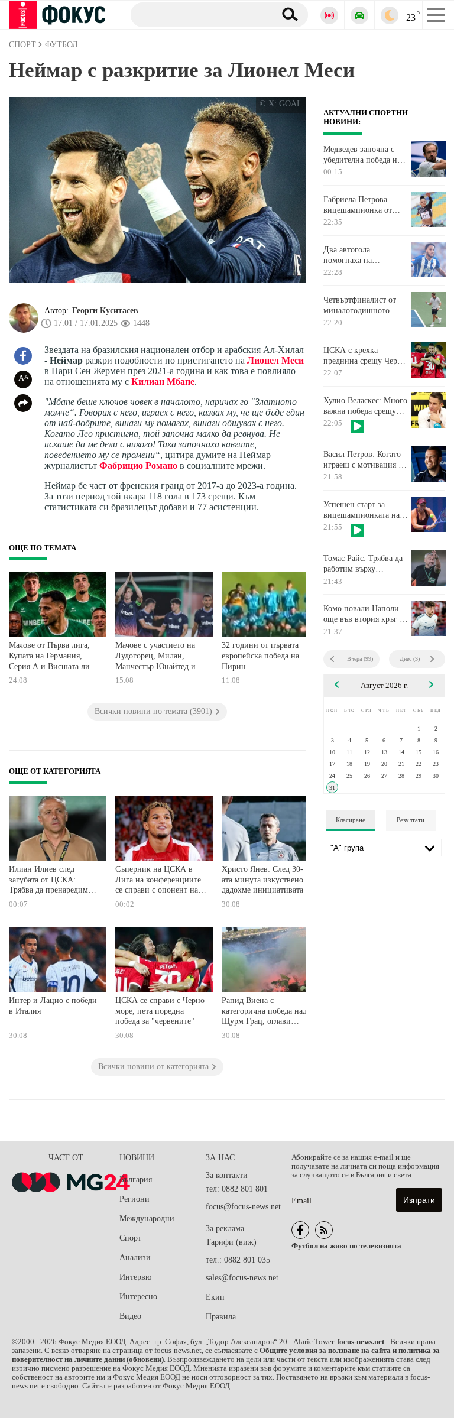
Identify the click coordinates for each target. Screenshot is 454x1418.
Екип (215, 1297)
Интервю (135, 1277)
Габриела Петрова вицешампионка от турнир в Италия (357, 205)
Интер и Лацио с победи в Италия (53, 1005)
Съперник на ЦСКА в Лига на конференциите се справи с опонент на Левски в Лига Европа (158, 881)
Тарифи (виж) (231, 1242)
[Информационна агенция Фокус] (300, 1230)
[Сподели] (23, 403)
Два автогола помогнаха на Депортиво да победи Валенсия (361, 255)
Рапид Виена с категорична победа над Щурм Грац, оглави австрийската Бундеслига (267, 1012)
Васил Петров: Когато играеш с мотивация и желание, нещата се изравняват (363, 460)
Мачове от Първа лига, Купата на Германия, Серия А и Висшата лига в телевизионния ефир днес (53, 657)
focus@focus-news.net (243, 1206)
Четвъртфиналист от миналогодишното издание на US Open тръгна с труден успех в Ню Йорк (365, 306)
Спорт (130, 1238)
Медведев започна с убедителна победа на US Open (362, 155)
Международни (146, 1218)
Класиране (350, 819)
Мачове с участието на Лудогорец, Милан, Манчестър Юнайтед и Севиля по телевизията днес (156, 657)
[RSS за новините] (324, 1230)
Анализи (135, 1257)
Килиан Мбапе (162, 382)
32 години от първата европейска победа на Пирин (260, 655)
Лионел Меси (275, 360)
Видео (130, 1316)
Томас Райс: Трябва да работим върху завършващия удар (363, 564)
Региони (134, 1199)
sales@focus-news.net (242, 1277)
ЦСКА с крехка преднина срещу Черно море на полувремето (364, 356)
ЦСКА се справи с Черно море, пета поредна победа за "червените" (160, 1011)
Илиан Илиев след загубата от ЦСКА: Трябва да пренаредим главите (48, 881)
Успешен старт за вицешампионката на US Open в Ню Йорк (361, 510)
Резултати (410, 819)
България (135, 1179)
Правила (221, 1316)
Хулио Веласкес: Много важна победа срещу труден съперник (365, 406)
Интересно (138, 1296)
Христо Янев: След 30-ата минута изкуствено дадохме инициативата (262, 879)
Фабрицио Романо (138, 465)
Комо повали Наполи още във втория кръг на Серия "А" (365, 614)
